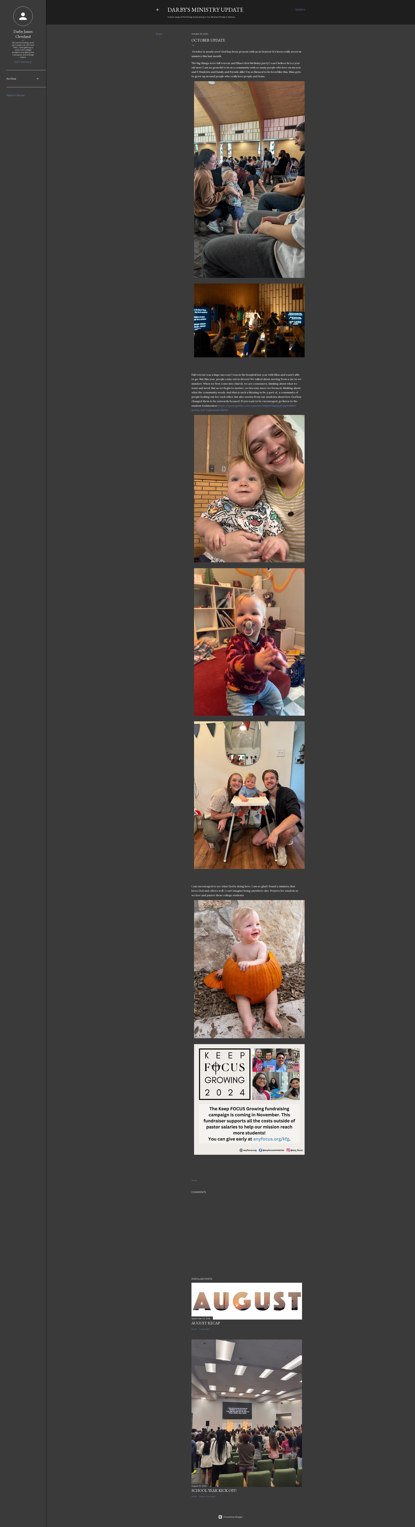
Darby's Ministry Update (205, 9)
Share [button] (159, 34)
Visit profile (23, 62)
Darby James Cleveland (23, 34)
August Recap (205, 1323)
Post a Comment (207, 1496)
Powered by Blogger (233, 1517)
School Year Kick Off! (214, 1490)
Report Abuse (15, 95)
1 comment (204, 1329)
